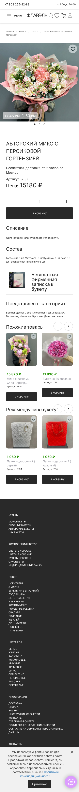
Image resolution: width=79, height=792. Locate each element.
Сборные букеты (35, 312)
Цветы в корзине (20, 554)
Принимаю (39, 784)
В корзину (40, 213)
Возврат (14, 710)
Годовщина (17, 594)
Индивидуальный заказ (25, 565)
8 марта (14, 587)
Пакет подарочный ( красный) (57, 463)
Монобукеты (17, 521)
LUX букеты (16, 532)
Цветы (20, 312)
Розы (49, 312)
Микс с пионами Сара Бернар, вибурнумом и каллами (18, 381)
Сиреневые (16, 685)
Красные (14, 663)
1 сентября (16, 583)
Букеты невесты (20, 557)
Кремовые (15, 666)
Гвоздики (58, 312)
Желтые (14, 652)
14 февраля (16, 630)
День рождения (53, 316)
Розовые (14, 681)
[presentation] (57, 326)
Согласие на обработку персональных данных (36, 730)
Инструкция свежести (24, 714)
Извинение (16, 601)
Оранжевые (16, 674)
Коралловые (17, 659)
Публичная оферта (21, 721)
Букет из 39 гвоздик (57, 378)
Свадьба (14, 612)
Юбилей (14, 619)
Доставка (15, 703)
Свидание (15, 616)
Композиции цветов (23, 544)
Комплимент (18, 605)
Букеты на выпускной (24, 590)
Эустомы (37, 316)
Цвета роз (15, 642)
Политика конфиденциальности (32, 725)
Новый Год (16, 626)
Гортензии (12, 316)
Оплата (13, 706)
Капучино (15, 656)
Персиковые (17, 677)
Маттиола (25, 316)
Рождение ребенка (21, 608)
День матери (17, 623)
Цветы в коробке (20, 550)
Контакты (15, 717)
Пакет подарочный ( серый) (21, 463)
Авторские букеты (21, 528)
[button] (34, 124)
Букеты (10, 312)
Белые (13, 648)
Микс (12, 670)
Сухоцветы (16, 561)
